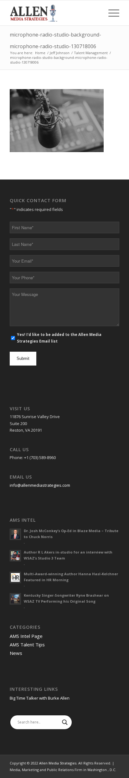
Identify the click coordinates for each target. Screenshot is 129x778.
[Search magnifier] (64, 722)
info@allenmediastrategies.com (40, 485)
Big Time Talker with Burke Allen (40, 698)
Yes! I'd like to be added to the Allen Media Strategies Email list (59, 338)
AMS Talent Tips (27, 644)
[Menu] (110, 13)
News (16, 653)
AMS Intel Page (26, 636)
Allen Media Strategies (57, 763)
